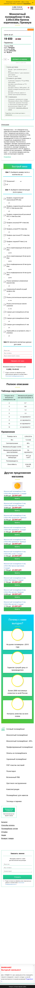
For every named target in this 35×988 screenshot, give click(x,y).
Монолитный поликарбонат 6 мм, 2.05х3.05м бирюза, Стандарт (15, 579)
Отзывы (4, 832)
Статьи (17, 948)
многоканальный (17, 9)
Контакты (4, 946)
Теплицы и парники (14, 801)
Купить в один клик (21, 62)
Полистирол (11, 771)
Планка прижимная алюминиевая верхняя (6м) (17, 282)
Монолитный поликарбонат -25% (19, 741)
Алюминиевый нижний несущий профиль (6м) (17, 290)
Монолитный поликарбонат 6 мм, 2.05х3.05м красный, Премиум (15, 504)
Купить (17, 498)
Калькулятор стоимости (9, 810)
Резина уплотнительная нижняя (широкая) (17, 305)
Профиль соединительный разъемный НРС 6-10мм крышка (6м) (19, 207)
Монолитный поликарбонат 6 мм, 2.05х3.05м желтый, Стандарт (15, 603)
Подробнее (7, 157)
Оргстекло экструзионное (16, 783)
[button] (27, 8)
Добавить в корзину (20, 59)
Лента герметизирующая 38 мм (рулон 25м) (19, 257)
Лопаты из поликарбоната (16, 753)
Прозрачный (10, 181)
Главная (4, 944)
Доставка (4, 951)
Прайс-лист (19, 944)
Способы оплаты (8, 825)
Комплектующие (12, 789)
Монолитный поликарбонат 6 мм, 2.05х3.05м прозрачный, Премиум (15, 516)
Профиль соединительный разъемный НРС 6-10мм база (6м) (19, 215)
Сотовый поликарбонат (15, 729)
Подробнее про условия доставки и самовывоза (15, 114)
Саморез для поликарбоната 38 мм (18, 318)
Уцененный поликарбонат (16, 759)
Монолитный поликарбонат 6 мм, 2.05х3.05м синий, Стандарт (15, 552)
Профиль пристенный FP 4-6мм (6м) (18, 235)
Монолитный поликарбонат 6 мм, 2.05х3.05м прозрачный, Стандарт (15, 492)
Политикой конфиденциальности (14, 376)
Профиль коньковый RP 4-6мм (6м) (18, 223)
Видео (17, 946)
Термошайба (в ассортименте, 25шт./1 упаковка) (19, 332)
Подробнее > (27, 3)
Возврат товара (7, 838)
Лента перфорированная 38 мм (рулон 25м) (19, 274)
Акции (3, 835)
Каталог (4, 822)
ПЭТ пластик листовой (15, 765)
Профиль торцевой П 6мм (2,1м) (17, 241)
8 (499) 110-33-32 (17, 7)
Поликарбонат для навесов (17, 795)
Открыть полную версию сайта (17, 986)
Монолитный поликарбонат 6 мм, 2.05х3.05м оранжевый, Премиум (15, 540)
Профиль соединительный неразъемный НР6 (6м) (15, 199)
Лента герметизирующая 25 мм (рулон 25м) (19, 249)
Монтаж (3, 953)
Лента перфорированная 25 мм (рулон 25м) (19, 265)
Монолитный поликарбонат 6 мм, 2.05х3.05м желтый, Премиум (15, 591)
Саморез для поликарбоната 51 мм (18, 324)
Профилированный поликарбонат (19, 747)
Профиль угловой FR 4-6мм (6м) (17, 229)
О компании (5, 948)
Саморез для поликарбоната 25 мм (18, 312)
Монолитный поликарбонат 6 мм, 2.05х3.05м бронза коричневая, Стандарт (15, 565)
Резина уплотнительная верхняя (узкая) (19, 297)
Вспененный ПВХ (13, 777)
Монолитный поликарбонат (17, 735)
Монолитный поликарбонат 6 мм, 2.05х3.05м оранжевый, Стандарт (15, 528)
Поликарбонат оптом (9, 828)
